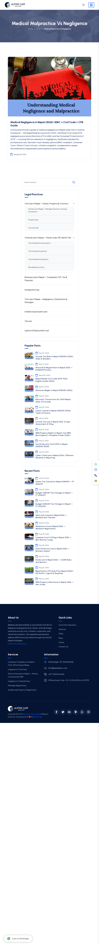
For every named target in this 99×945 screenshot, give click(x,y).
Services (62, 629)
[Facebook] (56, 712)
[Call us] (95, 475)
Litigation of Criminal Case (19, 681)
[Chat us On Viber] (88, 712)
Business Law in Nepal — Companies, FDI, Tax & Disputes (46, 279)
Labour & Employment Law (37, 330)
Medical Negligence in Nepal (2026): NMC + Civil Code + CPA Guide (46, 124)
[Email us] (95, 480)
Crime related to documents (39, 243)
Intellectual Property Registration (22, 690)
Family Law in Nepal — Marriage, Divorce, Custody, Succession (47, 210)
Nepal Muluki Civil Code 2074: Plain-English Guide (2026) (51, 380)
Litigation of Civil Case (17, 669)
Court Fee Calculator (67, 625)
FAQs (61, 633)
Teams (61, 642)
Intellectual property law (36, 311)
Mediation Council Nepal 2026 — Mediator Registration (50, 527)
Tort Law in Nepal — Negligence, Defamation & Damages (46, 301)
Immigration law (32, 289)
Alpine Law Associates (31, 714)
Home (30, 29)
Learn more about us (17, 643)
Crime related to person (37, 251)
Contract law (33, 228)
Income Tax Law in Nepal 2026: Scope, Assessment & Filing (52, 423)
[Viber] (95, 469)
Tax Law (28, 321)
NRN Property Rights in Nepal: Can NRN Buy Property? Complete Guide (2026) (53, 434)
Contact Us (63, 646)
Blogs (38, 29)
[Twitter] (63, 712)
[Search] (83, 5)
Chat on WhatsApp (20, 938)
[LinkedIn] (69, 712)
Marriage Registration (17, 685)
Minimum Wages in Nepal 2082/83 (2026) (54, 390)
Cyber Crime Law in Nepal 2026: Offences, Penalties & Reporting (54, 456)
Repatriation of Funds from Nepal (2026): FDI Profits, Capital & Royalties (54, 572)
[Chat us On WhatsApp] (82, 712)
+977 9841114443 (56, 674)
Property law (33, 220)
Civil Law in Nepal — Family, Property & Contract (46, 203)
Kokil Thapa (37, 717)
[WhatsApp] (95, 464)
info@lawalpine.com (57, 668)
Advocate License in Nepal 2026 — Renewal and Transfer (51, 516)
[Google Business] (75, 712)
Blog (61, 638)
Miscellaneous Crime (36, 267)
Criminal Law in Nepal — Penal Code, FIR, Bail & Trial (48, 237)
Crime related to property (38, 259)
